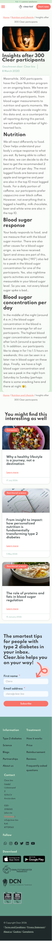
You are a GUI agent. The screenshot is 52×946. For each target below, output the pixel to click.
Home (6, 17)
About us (8, 932)
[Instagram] (10, 843)
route (7, 784)
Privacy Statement (36, 927)
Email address (13, 689)
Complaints (28, 932)
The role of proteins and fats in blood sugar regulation (25, 597)
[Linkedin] (27, 843)
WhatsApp (9, 817)
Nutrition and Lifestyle (22, 17)
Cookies (17, 932)
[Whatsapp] (5, 843)
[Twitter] (21, 843)
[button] (3, 7)
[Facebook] (16, 843)
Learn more (12, 472)
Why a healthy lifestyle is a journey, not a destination (24, 460)
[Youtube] (32, 843)
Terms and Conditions (15, 927)
